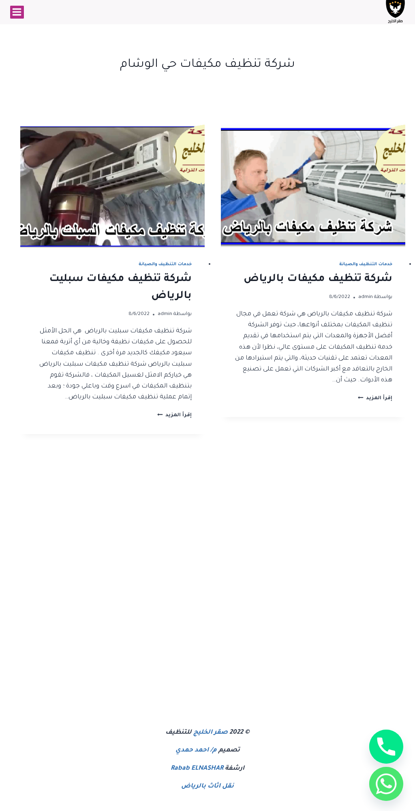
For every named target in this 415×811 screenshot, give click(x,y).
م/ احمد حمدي (196, 750)
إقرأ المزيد (375, 398)
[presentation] (313, 186)
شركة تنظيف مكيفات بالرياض (318, 279)
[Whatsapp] (386, 784)
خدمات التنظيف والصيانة (365, 264)
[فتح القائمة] (17, 12)
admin (365, 297)
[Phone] (386, 747)
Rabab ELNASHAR (197, 768)
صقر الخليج (210, 732)
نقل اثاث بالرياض (207, 786)
